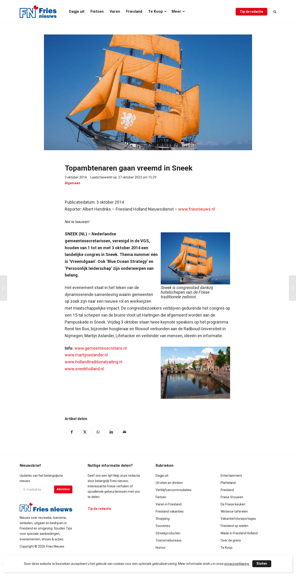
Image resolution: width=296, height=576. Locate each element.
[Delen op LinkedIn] (111, 431)
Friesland (227, 490)
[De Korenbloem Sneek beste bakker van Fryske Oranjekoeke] (292, 288)
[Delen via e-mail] (124, 431)
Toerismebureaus (169, 540)
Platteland (228, 483)
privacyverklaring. (237, 564)
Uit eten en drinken (169, 483)
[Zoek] (273, 11)
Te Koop (226, 547)
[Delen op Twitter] (84, 431)
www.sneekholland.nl (84, 368)
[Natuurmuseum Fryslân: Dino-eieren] (3, 288)
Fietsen (161, 497)
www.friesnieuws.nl (196, 209)
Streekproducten (168, 533)
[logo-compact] (38, 11)
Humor (161, 547)
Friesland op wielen (234, 526)
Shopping (163, 518)
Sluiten (261, 563)
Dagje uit (162, 475)
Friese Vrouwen (232, 497)
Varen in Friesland (169, 504)
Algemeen (72, 183)
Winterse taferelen (234, 511)
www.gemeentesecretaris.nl (100, 348)
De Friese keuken (233, 504)
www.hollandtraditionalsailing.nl (93, 361)
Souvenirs (163, 526)
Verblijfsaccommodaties (173, 490)
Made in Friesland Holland (239, 533)
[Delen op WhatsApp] (98, 431)
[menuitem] (76, 11)
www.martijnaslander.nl (86, 354)
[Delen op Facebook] (71, 431)
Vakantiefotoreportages (238, 518)
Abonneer (63, 489)
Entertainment (231, 475)
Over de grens (231, 540)
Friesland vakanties (170, 511)
